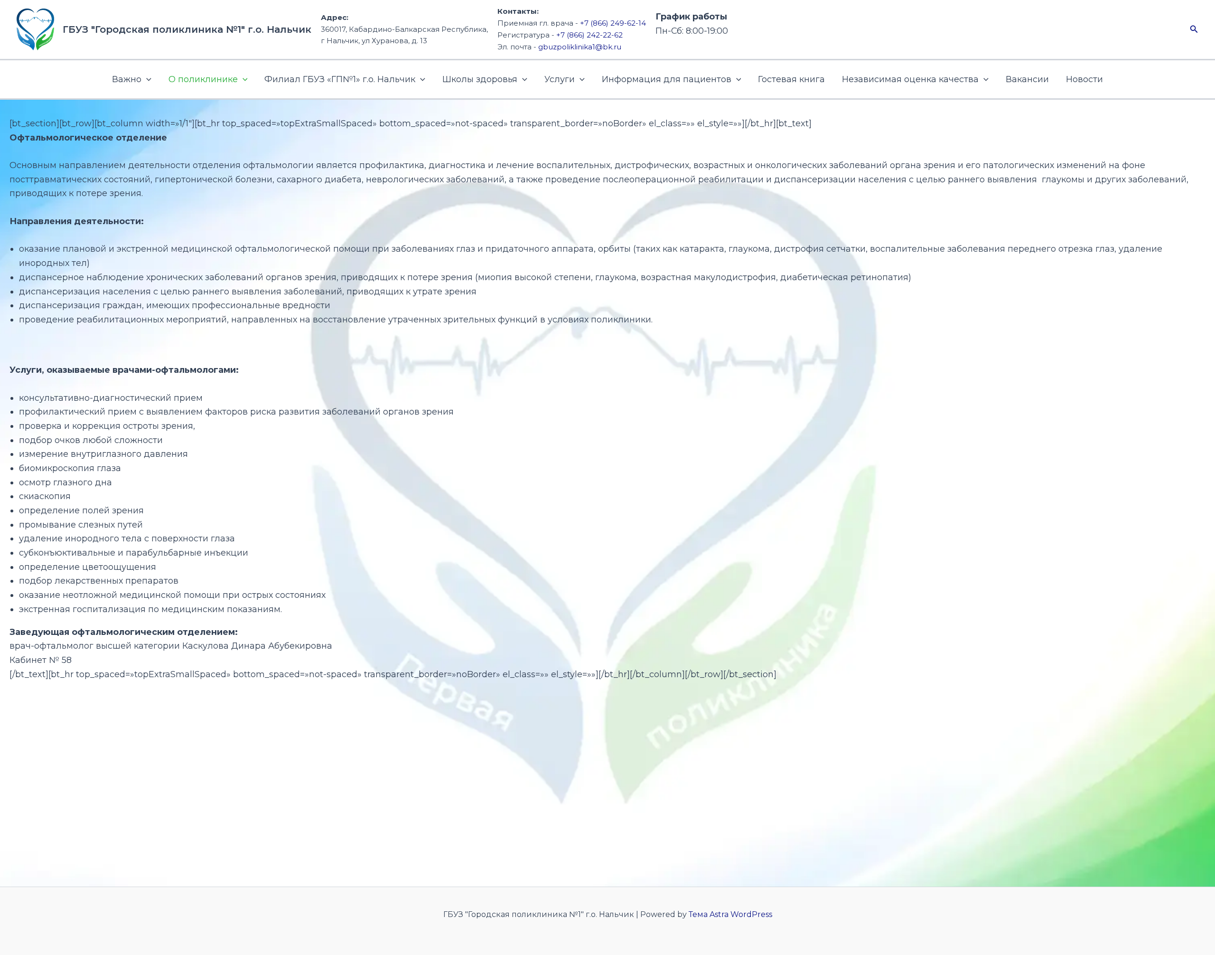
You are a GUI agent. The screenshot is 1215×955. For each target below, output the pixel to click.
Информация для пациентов (666, 79)
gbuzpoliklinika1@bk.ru (579, 46)
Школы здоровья (479, 79)
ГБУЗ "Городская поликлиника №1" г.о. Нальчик (187, 29)
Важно (126, 79)
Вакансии (1027, 79)
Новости (1084, 79)
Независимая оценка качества (910, 79)
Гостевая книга (791, 79)
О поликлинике (203, 79)
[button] (1194, 29)
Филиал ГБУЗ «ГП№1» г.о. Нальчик (339, 79)
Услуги (559, 79)
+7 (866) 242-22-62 (589, 34)
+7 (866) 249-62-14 (613, 23)
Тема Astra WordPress (730, 914)
